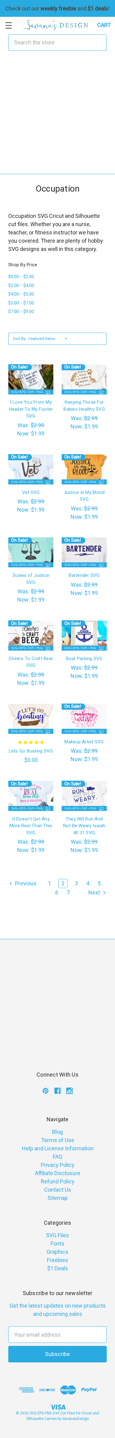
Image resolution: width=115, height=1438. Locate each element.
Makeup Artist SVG (84, 742)
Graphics (57, 1252)
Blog (57, 1132)
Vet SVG (31, 492)
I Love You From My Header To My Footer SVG (31, 409)
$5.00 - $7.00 (21, 303)
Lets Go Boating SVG (31, 751)
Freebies (57, 1260)
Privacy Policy (58, 1165)
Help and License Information (58, 1148)
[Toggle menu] (8, 25)
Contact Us (57, 1189)
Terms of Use (57, 1140)
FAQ (57, 1156)
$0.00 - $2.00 (21, 276)
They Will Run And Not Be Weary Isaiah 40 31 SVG (84, 825)
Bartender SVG (84, 575)
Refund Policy (58, 1181)
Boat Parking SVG (84, 658)
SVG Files (57, 1235)
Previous (25, 883)
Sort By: (19, 338)
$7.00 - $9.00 (21, 311)
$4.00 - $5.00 (21, 294)
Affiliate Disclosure (57, 1173)
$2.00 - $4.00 (21, 285)
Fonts (57, 1243)
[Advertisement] (57, 116)
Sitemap (58, 1198)
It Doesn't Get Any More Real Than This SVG (31, 825)
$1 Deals (57, 1268)
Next (94, 892)
